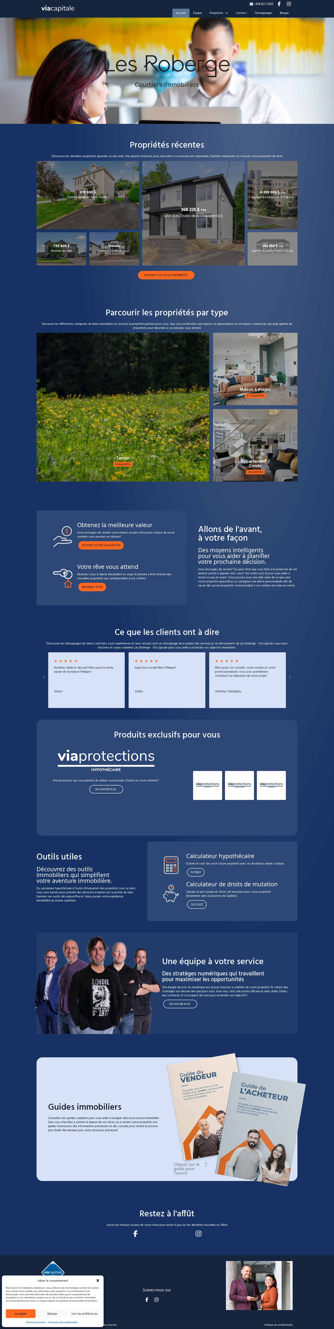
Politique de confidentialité (278, 1324)
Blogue (284, 13)
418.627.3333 (264, 4)
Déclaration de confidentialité (63, 1322)
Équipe (197, 13)
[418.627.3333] (251, 4)
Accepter (20, 1313)
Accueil (181, 13)
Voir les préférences (84, 1313)
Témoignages (263, 13)
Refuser (52, 1313)
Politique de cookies (36, 1322)
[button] (98, 1280)
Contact (241, 13)
